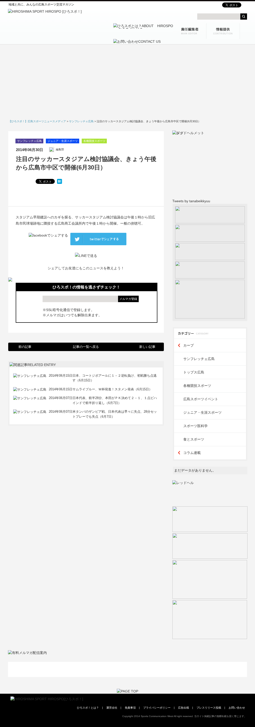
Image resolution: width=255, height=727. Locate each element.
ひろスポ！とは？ (88, 707)
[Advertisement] (127, 83)
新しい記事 (147, 347)
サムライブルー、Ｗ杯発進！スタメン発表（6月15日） (112, 389)
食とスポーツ (193, 439)
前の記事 (24, 347)
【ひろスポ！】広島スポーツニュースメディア (37, 121)
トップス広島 (193, 372)
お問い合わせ (237, 707)
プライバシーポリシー (157, 707)
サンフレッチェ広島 (29, 140)
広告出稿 (183, 707)
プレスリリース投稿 (208, 707)
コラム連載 (192, 453)
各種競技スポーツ (94, 140)
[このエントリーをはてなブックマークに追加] (59, 181)
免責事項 (130, 707)
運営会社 (111, 707)
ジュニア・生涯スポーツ (63, 140)
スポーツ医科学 (195, 426)
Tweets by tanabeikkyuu (191, 201)
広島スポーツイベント (200, 399)
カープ (188, 345)
